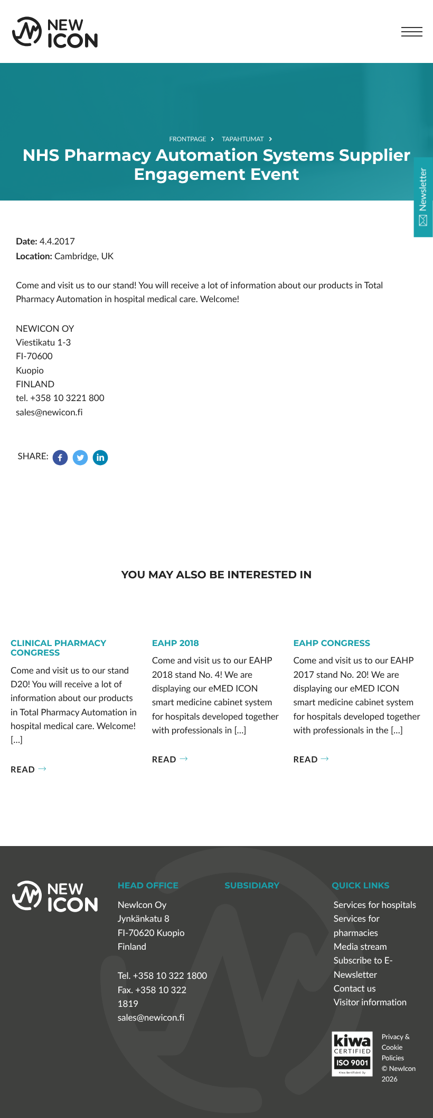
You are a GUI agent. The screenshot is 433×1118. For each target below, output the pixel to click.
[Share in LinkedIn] (100, 463)
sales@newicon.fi (151, 1018)
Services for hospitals (375, 905)
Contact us (355, 989)
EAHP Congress (332, 644)
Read (23, 769)
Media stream (360, 947)
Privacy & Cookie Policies (396, 1047)
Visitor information (370, 1002)
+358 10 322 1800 (170, 976)
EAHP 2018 (175, 644)
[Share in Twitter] (80, 463)
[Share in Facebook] (61, 463)
